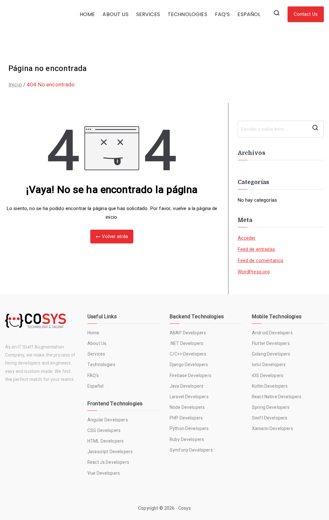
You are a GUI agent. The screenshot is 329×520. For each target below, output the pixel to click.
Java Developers (186, 386)
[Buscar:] (281, 129)
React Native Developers (276, 396)
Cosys (184, 508)
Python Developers (189, 428)
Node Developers (187, 407)
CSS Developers (103, 430)
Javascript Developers (110, 451)
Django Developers (189, 364)
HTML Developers (105, 441)
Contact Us (306, 14)
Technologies (101, 364)
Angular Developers (107, 420)
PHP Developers (186, 418)
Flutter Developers (271, 343)
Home (93, 333)
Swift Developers (269, 418)
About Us (96, 343)
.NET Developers (186, 343)
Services (96, 354)
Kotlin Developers (270, 386)
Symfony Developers (191, 450)
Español (95, 386)
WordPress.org (254, 272)
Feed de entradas (256, 249)
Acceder (247, 238)
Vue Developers (103, 473)
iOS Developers (267, 375)
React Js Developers (108, 462)
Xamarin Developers (272, 428)
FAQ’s (93, 375)
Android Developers (272, 333)
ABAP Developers (188, 333)
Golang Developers (271, 354)
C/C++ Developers (188, 354)
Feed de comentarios (261, 260)
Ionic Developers (269, 364)
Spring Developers (271, 407)
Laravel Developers (189, 396)
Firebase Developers (190, 375)
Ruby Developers (187, 439)
